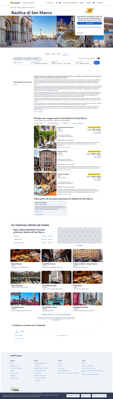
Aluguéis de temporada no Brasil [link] (41, 368)
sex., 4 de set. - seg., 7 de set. (63, 63)
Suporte (82, 2)
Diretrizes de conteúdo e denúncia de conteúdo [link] (68, 373)
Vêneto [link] (19, 7)
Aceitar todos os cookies (99, 395)
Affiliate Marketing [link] (14, 378)
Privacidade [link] (60, 365)
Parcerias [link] (12, 370)
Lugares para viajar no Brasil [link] (40, 363)
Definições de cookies (73, 395)
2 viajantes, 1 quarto (83, 63)
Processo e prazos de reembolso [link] (88, 368)
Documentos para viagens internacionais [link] (90, 374)
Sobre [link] (11, 363)
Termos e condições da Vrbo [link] (64, 370)
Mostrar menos (38, 211)
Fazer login (100, 2)
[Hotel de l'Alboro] (79, 184)
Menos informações (38, 111)
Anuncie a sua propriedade (70, 2)
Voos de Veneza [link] (19, 335)
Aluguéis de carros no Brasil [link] (40, 375)
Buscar (97, 62)
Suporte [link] (83, 363)
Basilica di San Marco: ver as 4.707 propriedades (56, 314)
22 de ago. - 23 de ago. (47, 239)
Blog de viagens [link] (37, 380)
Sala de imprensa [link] (14, 373)
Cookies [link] (59, 363)
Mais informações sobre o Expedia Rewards (89, 27)
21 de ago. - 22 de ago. (47, 236)
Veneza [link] (23, 7)
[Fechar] (110, 395)
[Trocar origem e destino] (31, 62)
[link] (89, 32)
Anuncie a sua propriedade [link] (16, 368)
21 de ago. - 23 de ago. (47, 242)
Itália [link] (16, 7)
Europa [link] (11, 7)
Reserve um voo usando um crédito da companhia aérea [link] (92, 371)
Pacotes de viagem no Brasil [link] (40, 370)
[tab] (47, 54)
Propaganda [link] (12, 375)
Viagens (88, 2)
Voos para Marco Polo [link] (62, 335)
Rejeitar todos (86, 395)
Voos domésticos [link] (37, 373)
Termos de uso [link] (61, 368)
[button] (56, 325)
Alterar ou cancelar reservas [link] (87, 365)
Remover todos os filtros (78, 123)
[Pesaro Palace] (79, 160)
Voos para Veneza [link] (19, 338)
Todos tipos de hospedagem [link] (40, 378)
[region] (56, 396)
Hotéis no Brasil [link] (37, 365)
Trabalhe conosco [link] (14, 365)
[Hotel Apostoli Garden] (79, 137)
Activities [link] (15, 84)
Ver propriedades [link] (39, 214)
